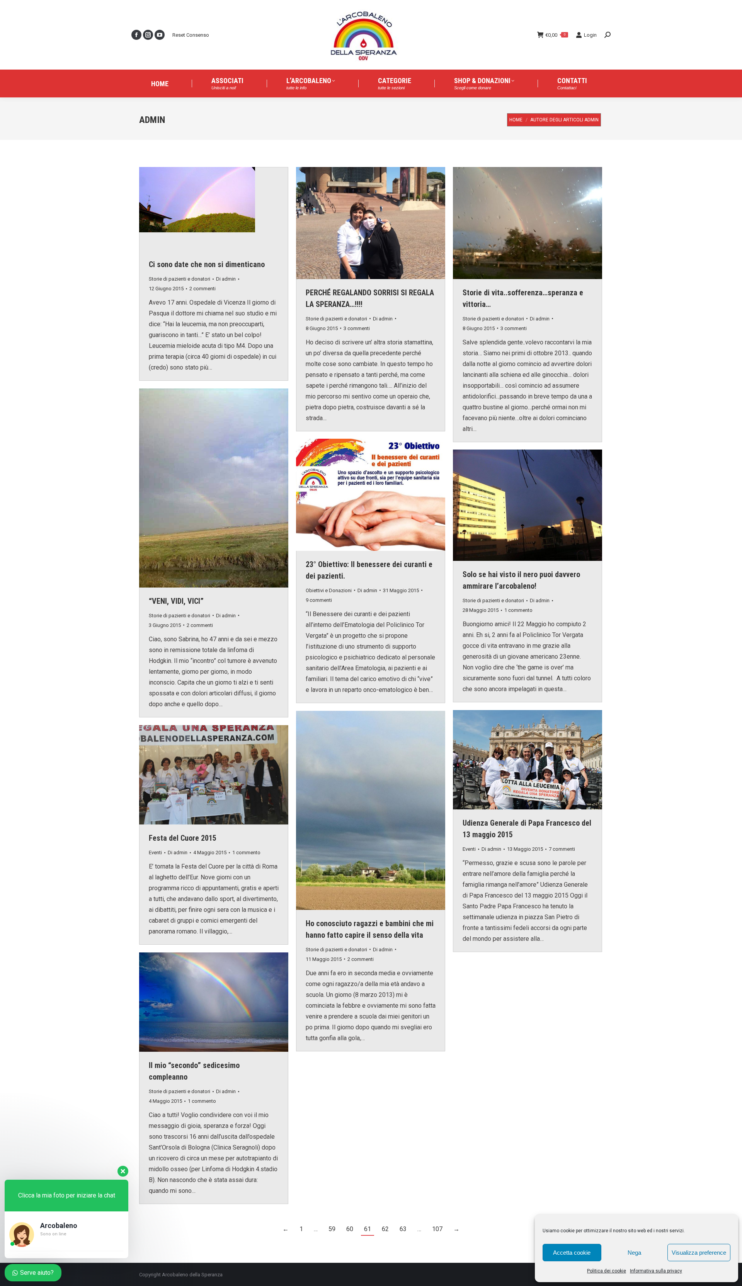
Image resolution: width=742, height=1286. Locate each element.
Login (590, 35)
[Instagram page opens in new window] (148, 35)
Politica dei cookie (606, 1271)
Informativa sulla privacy (656, 1271)
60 (349, 1229)
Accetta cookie (572, 1252)
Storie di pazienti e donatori (179, 279)
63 (403, 1229)
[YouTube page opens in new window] (160, 35)
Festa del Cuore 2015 (182, 838)
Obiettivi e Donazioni (329, 590)
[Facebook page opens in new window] (136, 35)
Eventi (469, 849)
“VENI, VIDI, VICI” (176, 601)
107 (437, 1229)
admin (152, 119)
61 (367, 1229)
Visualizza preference (699, 1252)
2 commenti (202, 288)
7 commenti (562, 849)
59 (331, 1229)
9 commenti (319, 600)
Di (226, 279)
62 (385, 1229)
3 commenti (357, 328)
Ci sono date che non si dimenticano (207, 264)
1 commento (518, 610)
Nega (634, 1252)
